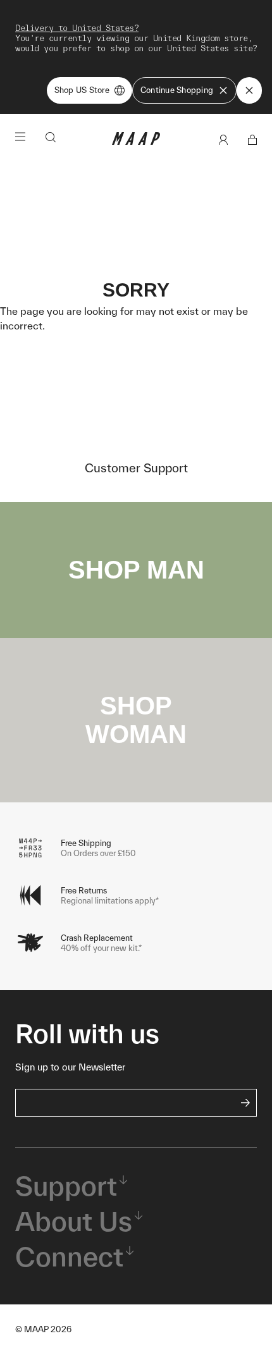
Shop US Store (81, 90)
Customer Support (136, 468)
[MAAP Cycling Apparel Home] (136, 142)
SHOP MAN (136, 570)
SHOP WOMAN (136, 720)
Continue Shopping (176, 90)
